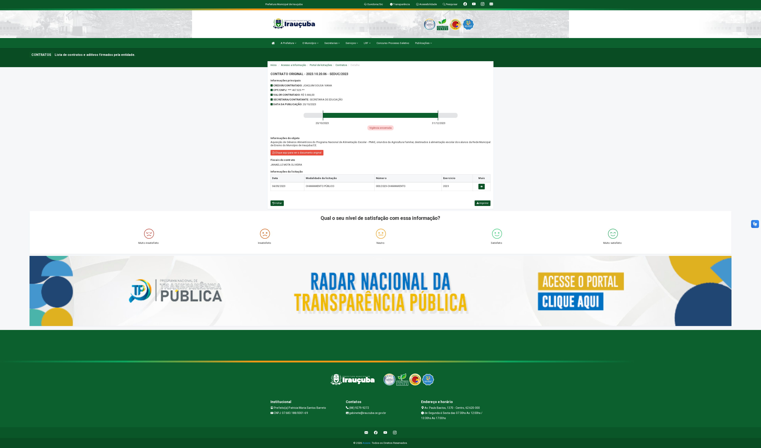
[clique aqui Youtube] (385, 432)
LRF (366, 43)
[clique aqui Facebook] (375, 432)
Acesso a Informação (293, 65)
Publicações (422, 43)
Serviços (351, 43)
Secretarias (331, 43)
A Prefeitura (288, 43)
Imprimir (484, 203)
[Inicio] (273, 43)
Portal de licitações (321, 65)
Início (274, 65)
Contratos (341, 65)
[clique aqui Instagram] (394, 432)
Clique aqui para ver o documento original (297, 152)
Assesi (366, 442)
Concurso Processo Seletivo (393, 43)
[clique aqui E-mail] (366, 432)
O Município (309, 43)
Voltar (278, 203)
